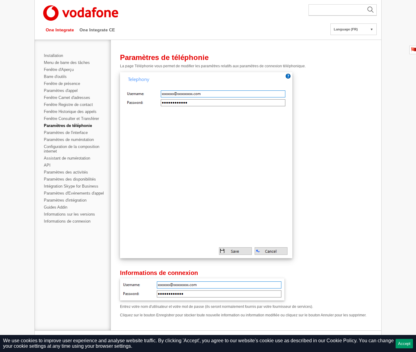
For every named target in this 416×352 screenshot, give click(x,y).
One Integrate (60, 29)
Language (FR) (353, 29)
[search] (342, 10)
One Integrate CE (97, 29)
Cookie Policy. (342, 340)
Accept (404, 343)
